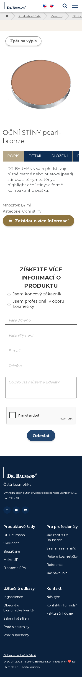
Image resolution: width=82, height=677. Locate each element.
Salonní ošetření (16, 618)
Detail (35, 156)
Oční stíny (31, 211)
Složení (59, 156)
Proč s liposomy (16, 635)
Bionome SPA (14, 568)
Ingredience (13, 597)
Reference (55, 565)
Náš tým (53, 597)
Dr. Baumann (14, 535)
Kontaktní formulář (61, 605)
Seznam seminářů (61, 548)
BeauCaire (11, 551)
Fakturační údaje (59, 613)
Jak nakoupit (56, 573)
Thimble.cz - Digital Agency (21, 667)
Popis (13, 156)
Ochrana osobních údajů (19, 655)
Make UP (10, 560)
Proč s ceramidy (16, 627)
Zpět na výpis (23, 41)
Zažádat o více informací (41, 220)
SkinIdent (11, 543)
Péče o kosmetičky (62, 556)
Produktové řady (29, 16)
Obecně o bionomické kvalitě (18, 607)
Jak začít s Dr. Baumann (57, 537)
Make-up (56, 16)
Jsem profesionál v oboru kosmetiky (38, 304)
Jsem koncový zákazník (37, 294)
